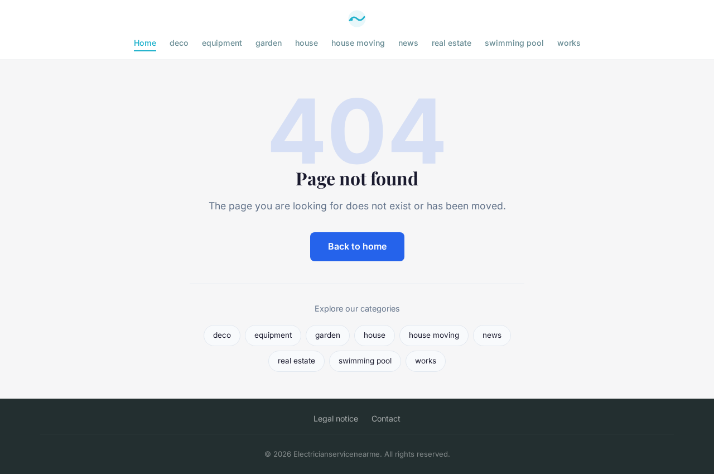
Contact (386, 418)
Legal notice (335, 418)
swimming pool (514, 42)
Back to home (357, 246)
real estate (451, 42)
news (408, 42)
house (306, 42)
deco (179, 42)
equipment (222, 42)
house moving (358, 42)
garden (268, 42)
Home (145, 42)
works (569, 42)
